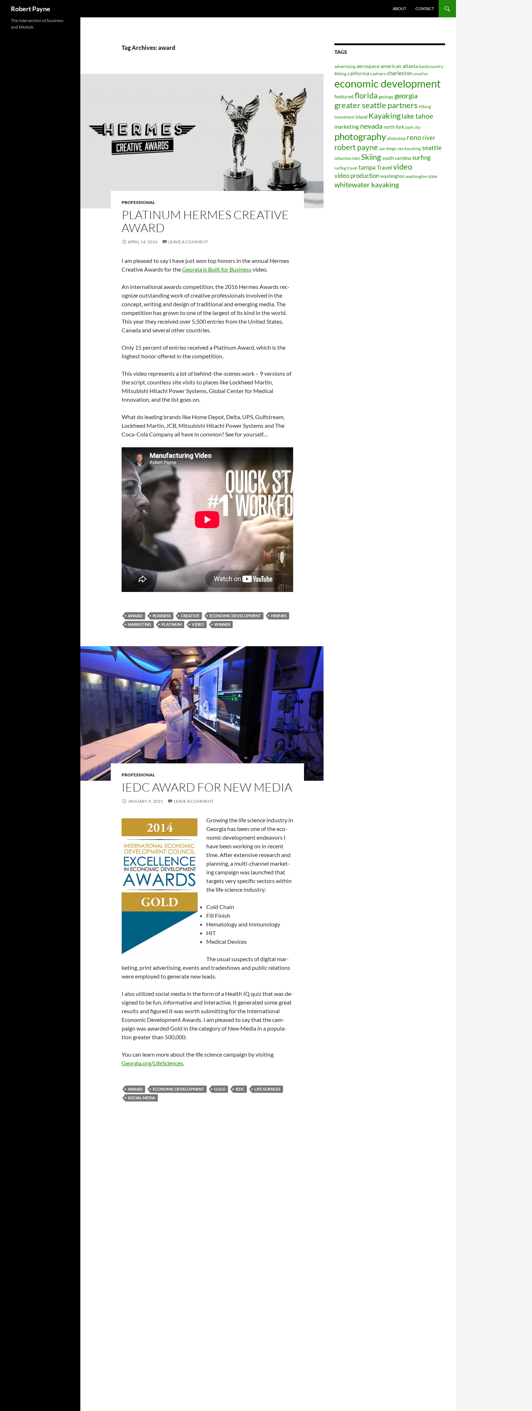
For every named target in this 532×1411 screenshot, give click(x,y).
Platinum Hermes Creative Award (205, 221)
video (198, 624)
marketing (139, 624)
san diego (388, 148)
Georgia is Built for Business (217, 269)
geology (386, 96)
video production (356, 175)
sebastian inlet (347, 158)
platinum (171, 624)
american (390, 66)
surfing (421, 157)
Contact (424, 8)
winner (222, 624)
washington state (421, 176)
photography (360, 136)
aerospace (367, 66)
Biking (340, 73)
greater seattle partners (376, 105)
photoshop (396, 138)
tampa (367, 167)
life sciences (267, 1089)
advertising (344, 66)
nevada (371, 126)
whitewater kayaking (366, 184)
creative (190, 615)
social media (141, 1097)
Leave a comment (188, 241)
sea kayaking (409, 148)
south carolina (396, 158)
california (358, 73)
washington (392, 176)
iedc (240, 1089)
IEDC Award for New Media (207, 787)
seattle (432, 148)
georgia (406, 95)
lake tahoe (417, 116)
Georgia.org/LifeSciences (152, 1063)
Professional (138, 202)
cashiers (378, 73)
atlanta (410, 66)
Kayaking (384, 115)
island (361, 117)
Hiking (425, 106)
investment (344, 117)
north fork (394, 127)
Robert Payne (30, 9)
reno (414, 137)
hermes (279, 615)
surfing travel (346, 168)
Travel (384, 167)
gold (219, 1089)
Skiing (371, 157)
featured (344, 96)
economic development (235, 615)
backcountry (431, 66)
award (135, 615)
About (399, 8)
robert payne (356, 147)
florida (366, 95)
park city (413, 127)
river (428, 137)
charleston (399, 73)
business (162, 615)
